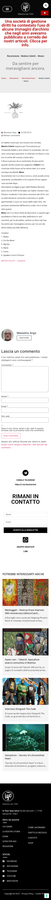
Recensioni (14, 78)
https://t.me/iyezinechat (25, 484)
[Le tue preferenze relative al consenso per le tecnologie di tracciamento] (46, 895)
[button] (7, 9)
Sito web (5, 416)
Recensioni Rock (28, 78)
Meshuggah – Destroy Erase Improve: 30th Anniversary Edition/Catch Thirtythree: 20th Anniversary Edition (24, 613)
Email (4, 406)
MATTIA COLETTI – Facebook (13, 260)
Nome (4, 396)
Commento (7, 365)
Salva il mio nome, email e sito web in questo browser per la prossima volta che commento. (22, 429)
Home (3, 78)
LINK (25, 551)
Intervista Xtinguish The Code (20, 708)
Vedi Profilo (24, 338)
